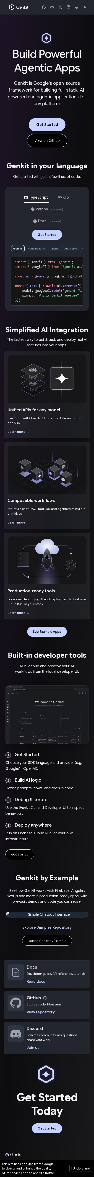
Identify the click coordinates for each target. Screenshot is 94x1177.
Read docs (36, 981)
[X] (60, 7)
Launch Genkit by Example (47, 941)
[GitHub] (43, 7)
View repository (41, 1012)
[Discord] (52, 7)
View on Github (47, 140)
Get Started (47, 124)
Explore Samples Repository (47, 927)
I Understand (80, 1168)
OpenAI (54, 248)
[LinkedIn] (68, 7)
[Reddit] (76, 7)
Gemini (18, 248)
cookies (27, 1164)
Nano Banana (36, 248)
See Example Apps (47, 632)
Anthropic (70, 248)
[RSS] (85, 7)
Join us (33, 1047)
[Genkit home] (18, 7)
